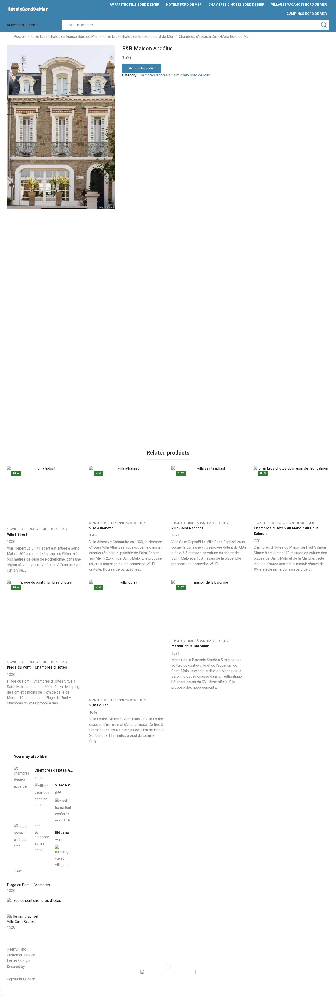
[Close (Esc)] (0, 990)
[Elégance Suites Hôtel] (43, 841)
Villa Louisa (99, 705)
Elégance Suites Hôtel (64, 832)
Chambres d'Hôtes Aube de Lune (54, 770)
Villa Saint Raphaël (187, 528)
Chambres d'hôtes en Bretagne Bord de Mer (138, 36)
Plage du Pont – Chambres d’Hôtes (37, 667)
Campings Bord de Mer (307, 14)
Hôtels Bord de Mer (184, 4)
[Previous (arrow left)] (0, 995)
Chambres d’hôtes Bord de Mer (236, 4)
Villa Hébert (17, 534)
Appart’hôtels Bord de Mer (134, 4)
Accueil (20, 36)
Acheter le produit (142, 68)
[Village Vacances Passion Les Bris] (43, 794)
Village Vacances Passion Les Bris (64, 785)
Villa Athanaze (101, 528)
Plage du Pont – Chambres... (29, 885)
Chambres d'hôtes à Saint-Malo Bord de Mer (214, 36)
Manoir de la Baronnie (190, 646)
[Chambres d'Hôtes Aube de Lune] (22, 779)
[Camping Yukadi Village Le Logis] (63, 856)
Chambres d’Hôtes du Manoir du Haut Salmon (286, 531)
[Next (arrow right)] (2, 995)
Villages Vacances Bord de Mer (299, 4)
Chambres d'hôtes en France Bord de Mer (64, 36)
